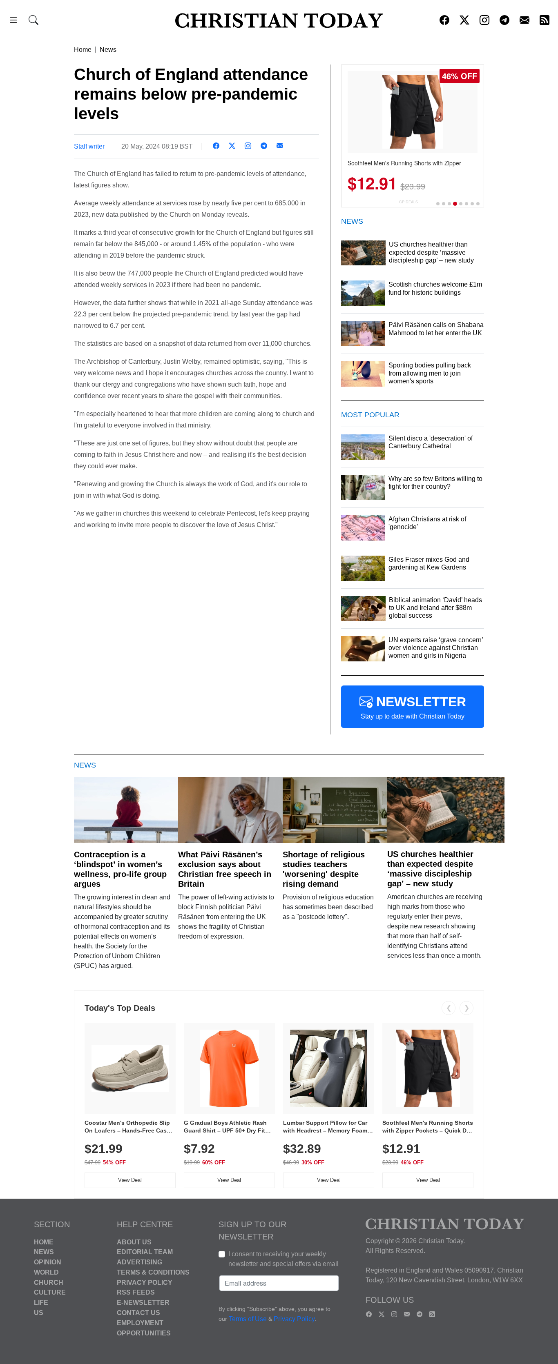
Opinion (47, 1262)
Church (48, 1282)
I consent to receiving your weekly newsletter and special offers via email (283, 1259)
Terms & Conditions (153, 1272)
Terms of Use (248, 1318)
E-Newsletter (143, 1302)
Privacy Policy (144, 1282)
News (108, 49)
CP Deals (408, 202)
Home (83, 49)
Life (41, 1302)
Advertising (139, 1262)
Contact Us (138, 1312)
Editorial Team (145, 1251)
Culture (50, 1292)
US (38, 1312)
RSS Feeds (136, 1292)
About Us (134, 1241)
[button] (13, 21)
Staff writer (89, 146)
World (46, 1272)
